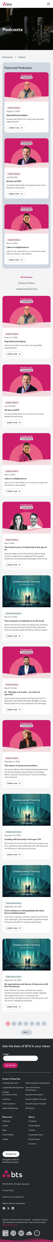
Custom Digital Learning (35, 1099)
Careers (31, 1130)
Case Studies (8, 1135)
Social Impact (34, 1139)
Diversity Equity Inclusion (35, 1104)
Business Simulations (34, 1095)
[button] (47, 4)
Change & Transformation (9, 1093)
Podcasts (6, 1121)
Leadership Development (12, 1087)
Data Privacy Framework (12, 1197)
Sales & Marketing (10, 1108)
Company (32, 1121)
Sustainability (34, 1126)
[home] (7, 4)
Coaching (6, 1099)
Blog (4, 1130)
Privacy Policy (8, 1190)
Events (5, 1126)
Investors (32, 1144)
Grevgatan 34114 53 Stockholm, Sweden (10, 1161)
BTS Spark (29, 1108)
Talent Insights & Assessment (37, 1083)
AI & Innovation (8, 1104)
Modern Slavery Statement (13, 1203)
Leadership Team (35, 1135)
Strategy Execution (10, 1083)
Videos (5, 1139)
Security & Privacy (10, 1225)
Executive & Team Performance (32, 1089)
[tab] (26, 277)
